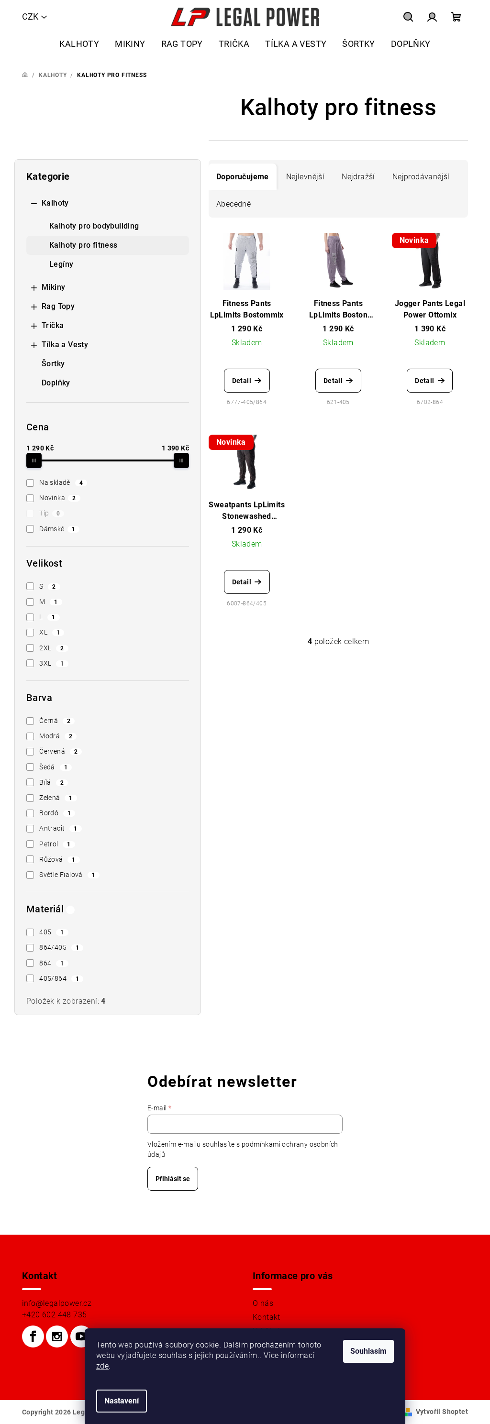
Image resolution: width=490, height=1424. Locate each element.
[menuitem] (79, 44)
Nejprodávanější (421, 176)
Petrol (55, 844)
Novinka (57, 498)
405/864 (59, 978)
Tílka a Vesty (65, 344)
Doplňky (56, 382)
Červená (58, 751)
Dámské (57, 529)
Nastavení (121, 1400)
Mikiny (53, 287)
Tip (49, 513)
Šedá (53, 767)
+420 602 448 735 (54, 1314)
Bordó (55, 813)
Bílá (51, 782)
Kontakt (266, 1317)
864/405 (59, 947)
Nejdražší (358, 176)
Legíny (61, 264)
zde (102, 1365)
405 (51, 932)
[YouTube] (81, 1336)
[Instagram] (57, 1336)
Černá (54, 720)
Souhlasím (368, 1351)
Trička (53, 325)
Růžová (57, 859)
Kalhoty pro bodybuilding (94, 225)
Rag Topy (58, 306)
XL (49, 632)
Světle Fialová (67, 874)
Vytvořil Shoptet (442, 1411)
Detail (241, 380)
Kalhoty (55, 203)
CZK (30, 16)
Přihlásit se (173, 1179)
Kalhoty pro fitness (83, 245)
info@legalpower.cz (56, 1303)
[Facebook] (33, 1336)
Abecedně (233, 203)
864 (51, 963)
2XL (51, 648)
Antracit (58, 828)
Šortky (53, 363)
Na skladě (61, 482)
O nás (263, 1303)
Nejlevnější (305, 176)
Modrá (55, 736)
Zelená (56, 797)
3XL (51, 663)
